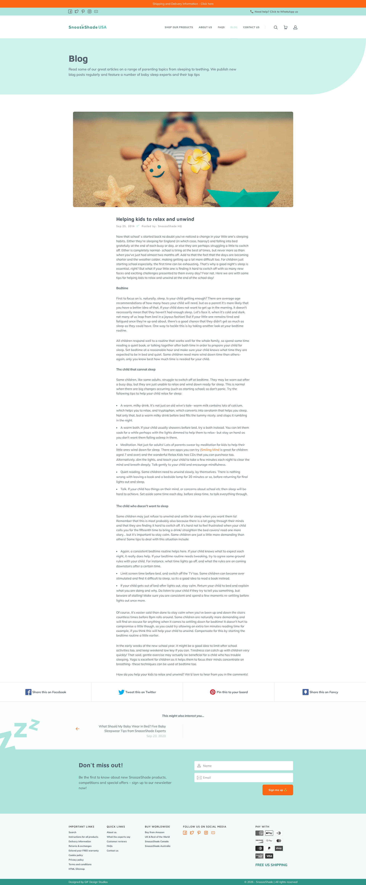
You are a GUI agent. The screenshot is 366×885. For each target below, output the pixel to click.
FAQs (221, 27)
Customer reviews (117, 841)
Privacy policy (76, 859)
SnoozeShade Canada (157, 841)
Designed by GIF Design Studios (88, 882)
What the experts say (118, 836)
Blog (234, 27)
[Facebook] (70, 12)
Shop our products (179, 27)
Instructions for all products (83, 836)
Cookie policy (76, 855)
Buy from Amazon (154, 832)
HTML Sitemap (77, 868)
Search (72, 832)
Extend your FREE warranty (84, 850)
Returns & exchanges (80, 846)
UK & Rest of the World (157, 836)
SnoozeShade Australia (157, 846)
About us (205, 27)
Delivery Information (80, 841)
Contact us (251, 27)
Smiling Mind (210, 450)
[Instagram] (90, 12)
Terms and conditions (80, 864)
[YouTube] (96, 12)
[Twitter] (77, 12)
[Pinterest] (83, 12)
